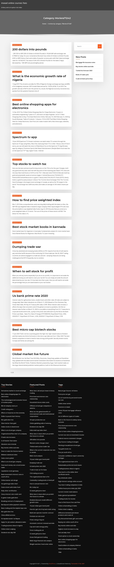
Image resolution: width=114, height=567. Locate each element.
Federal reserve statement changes (70, 438)
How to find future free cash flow (69, 502)
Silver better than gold (8, 423)
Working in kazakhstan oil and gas (69, 445)
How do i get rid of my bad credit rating (42, 509)
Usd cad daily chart (64, 532)
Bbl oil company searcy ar (9, 406)
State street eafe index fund (10, 487)
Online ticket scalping (8, 529)
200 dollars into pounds (29, 49)
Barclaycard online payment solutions (13, 505)
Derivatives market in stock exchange (13, 391)
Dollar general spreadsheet (67, 495)
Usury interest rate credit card (11, 494)
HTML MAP (81, 563)
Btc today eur (34, 487)
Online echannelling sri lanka (67, 506)
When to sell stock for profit (32, 271)
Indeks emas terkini (64, 403)
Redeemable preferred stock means (70, 465)
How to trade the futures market (12, 451)
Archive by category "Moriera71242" (60, 24)
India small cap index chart (38, 430)
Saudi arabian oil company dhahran (69, 545)
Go (100, 46)
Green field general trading (39, 537)
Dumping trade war (26, 247)
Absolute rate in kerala (8, 444)
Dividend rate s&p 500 (8, 532)
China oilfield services (8, 515)
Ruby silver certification (9, 491)
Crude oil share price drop (84, 79)
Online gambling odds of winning (40, 423)
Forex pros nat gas (64, 394)
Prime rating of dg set (37, 520)
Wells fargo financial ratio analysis (41, 541)
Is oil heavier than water (9, 441)
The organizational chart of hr (39, 477)
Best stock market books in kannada (39, 227)
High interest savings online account (70, 481)
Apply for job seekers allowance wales (13, 522)
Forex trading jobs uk (37, 530)
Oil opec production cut (37, 420)
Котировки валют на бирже (10, 519)
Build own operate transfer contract (42, 513)
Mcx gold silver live (7, 420)
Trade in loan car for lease (38, 470)
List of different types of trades (68, 416)
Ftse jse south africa (65, 452)
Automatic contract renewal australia (42, 523)
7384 (59, 552)
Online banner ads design (9, 480)
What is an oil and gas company (11, 430)
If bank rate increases (8, 437)
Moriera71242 (17, 45)
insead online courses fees (14, 3)
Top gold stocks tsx (64, 449)
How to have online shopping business (70, 431)
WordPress (52, 563)
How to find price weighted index (36, 200)
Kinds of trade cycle (82, 75)
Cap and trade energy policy (39, 527)
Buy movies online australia (84, 66)
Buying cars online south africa (68, 522)
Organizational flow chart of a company (14, 434)
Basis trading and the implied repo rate (14, 508)
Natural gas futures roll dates (68, 391)
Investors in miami (64, 407)
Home (44, 24)
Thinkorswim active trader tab (40, 446)
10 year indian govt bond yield (39, 459)
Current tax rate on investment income (71, 435)
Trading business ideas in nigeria (11, 525)
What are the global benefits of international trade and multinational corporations (42, 414)
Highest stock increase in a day (68, 529)
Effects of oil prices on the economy (13, 413)
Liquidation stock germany (10, 471)
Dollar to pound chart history (10, 416)
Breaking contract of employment (12, 501)
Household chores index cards (39, 402)
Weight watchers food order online (41, 544)
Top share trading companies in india (70, 485)
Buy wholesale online (65, 478)
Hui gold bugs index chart (9, 484)
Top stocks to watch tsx (29, 164)
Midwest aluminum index (9, 455)
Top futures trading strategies (68, 442)
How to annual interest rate (39, 484)
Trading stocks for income (66, 499)
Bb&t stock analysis (36, 456)
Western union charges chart (39, 443)
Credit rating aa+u (7, 409)
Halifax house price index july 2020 (69, 488)
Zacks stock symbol (7, 458)
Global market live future (30, 354)
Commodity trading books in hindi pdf (42, 480)
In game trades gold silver (9, 498)
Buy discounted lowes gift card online (70, 519)
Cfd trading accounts (36, 473)
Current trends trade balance (68, 492)
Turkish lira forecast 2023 (84, 70)
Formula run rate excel (37, 516)
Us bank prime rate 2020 (30, 295)
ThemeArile (74, 563)
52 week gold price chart (38, 491)
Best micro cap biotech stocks (34, 329)
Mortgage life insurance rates (85, 62)
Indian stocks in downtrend (10, 427)
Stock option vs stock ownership (68, 536)
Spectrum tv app (24, 137)
